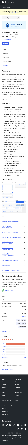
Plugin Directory (6, 7)
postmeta (19, 323)
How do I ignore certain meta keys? (7, 226)
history (18, 320)
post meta (23, 320)
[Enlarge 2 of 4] (24, 184)
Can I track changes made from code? (7, 242)
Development (7, 61)
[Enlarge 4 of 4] (24, 201)
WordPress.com (7, 406)
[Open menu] (25, 2)
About (3, 379)
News (3, 382)
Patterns (17, 387)
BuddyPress (6, 414)
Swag (17, 401)
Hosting (4, 384)
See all (24, 357)
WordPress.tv (6, 401)
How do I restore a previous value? (12, 237)
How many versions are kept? (10, 260)
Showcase (18, 379)
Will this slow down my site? (10, 232)
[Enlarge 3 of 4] (11, 193)
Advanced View (6, 331)
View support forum (7, 369)
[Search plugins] (18, 17)
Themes (17, 382)
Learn (3, 392)
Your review (5, 357)
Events (17, 395)
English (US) (23, 316)
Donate (18, 398)
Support (5, 65)
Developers (5, 398)
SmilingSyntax (7, 39)
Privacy (4, 387)
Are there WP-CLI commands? (10, 270)
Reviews (5, 53)
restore (24, 323)
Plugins (17, 384)
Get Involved (18, 392)
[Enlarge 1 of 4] (11, 184)
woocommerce (22, 326)
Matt (4, 408)
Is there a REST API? (8, 265)
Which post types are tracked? (10, 221)
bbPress (5, 411)
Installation (6, 57)
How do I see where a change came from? (8, 248)
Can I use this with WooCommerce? (8, 254)
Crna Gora (8, 421)
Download (5, 43)
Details (5, 49)
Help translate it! (15, 12)
